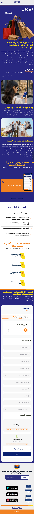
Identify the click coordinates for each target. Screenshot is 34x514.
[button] (17, 213)
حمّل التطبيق (10, 110)
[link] (6, 76)
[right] (20, 199)
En (2, 2)
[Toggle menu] (32, 2)
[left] (13, 199)
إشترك (24, 477)
